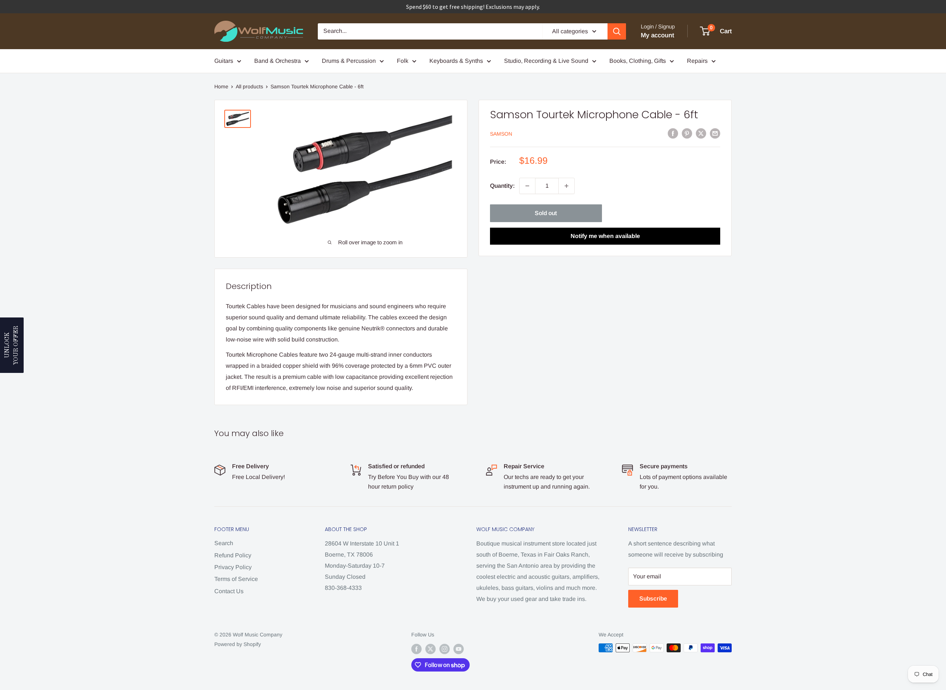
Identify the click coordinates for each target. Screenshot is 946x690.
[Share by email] (715, 133)
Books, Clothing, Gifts (637, 61)
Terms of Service (236, 579)
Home (221, 86)
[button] (12, 345)
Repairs (697, 61)
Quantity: (502, 186)
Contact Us (229, 591)
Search (223, 543)
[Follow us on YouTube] (458, 648)
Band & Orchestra (277, 61)
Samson (501, 134)
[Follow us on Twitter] (430, 648)
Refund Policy (232, 555)
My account (657, 35)
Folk (402, 61)
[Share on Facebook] (673, 133)
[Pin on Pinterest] (687, 133)
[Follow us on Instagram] (444, 648)
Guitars (223, 61)
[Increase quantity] (566, 186)
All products (249, 86)
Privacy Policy (233, 567)
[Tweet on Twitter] (701, 133)
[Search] (617, 31)
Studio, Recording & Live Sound (546, 61)
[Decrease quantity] (527, 186)
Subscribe (653, 598)
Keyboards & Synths (456, 61)
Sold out (546, 213)
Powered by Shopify (237, 644)
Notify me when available (605, 236)
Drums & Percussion (349, 61)
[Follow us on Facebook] (416, 648)
